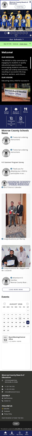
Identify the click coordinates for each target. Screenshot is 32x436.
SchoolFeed (28, 429)
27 (20, 326)
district (6, 395)
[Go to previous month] (4, 303)
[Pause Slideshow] (31, 35)
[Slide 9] (16, 35)
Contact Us (7, 401)
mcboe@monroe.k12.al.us (12, 392)
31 (8, 330)
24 (8, 326)
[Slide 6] (21, 33)
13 (20, 318)
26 (16, 326)
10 (8, 318)
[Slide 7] (24, 33)
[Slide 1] (5, 33)
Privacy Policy (8, 414)
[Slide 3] (11, 33)
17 (8, 322)
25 (12, 326)
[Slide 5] (18, 33)
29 (28, 326)
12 (16, 318)
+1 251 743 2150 (9, 386)
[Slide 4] (15, 33)
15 (28, 318)
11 (12, 318)
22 (28, 322)
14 (24, 318)
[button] (30, 43)
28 (24, 326)
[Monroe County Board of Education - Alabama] (11, 137)
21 (24, 322)
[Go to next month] (27, 303)
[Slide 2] (8, 33)
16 (4, 322)
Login (16, 423)
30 (4, 330)
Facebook (7, 411)
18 (12, 322)
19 (16, 322)
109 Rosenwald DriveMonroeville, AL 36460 (11, 381)
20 (20, 322)
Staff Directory (8, 398)
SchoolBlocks (18, 429)
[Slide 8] (27, 33)
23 (4, 326)
